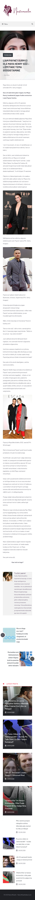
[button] (32, 24)
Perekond (8, 55)
